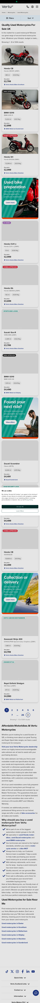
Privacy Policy (29, 500)
